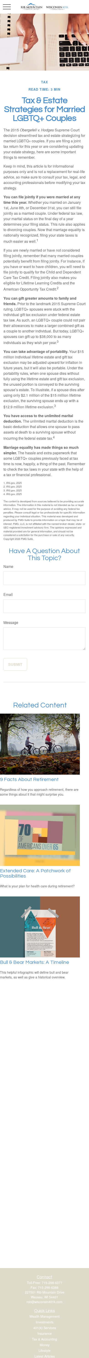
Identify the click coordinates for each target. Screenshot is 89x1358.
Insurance (44, 1333)
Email (8, 594)
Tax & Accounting (44, 1339)
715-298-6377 (52, 1282)
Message (10, 622)
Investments (44, 1322)
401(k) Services (44, 1327)
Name (8, 566)
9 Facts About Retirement (29, 779)
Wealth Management (44, 1316)
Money (45, 1345)
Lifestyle (44, 1350)
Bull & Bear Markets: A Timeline (34, 962)
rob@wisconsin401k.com (44, 1301)
